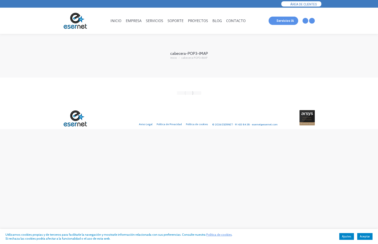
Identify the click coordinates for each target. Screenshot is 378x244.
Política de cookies (219, 235)
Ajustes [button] (346, 236)
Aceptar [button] (365, 236)
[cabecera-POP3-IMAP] (189, 93)
